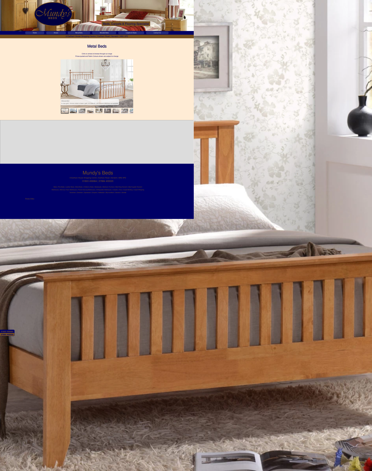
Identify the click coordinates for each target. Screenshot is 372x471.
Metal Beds (79, 33)
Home (35, 33)
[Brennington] (82, 111)
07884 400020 (7, 334)
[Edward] (99, 111)
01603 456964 (7, 331)
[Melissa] (133, 111)
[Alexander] (65, 111)
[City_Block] (90, 111)
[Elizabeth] (107, 111)
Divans (56, 33)
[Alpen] (73, 111)
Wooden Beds (104, 33)
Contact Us (157, 33)
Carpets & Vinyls (131, 33)
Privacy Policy (29, 199)
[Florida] (116, 111)
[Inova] (124, 111)
